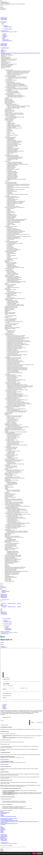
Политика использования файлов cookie (8, 816)
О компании (2, 824)
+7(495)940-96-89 (3, 19)
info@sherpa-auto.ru (5, 30)
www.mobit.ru (9, 845)
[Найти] (1, 6)
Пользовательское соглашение (6, 819)
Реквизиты (2, 828)
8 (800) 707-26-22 (4, 17)
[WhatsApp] (2, 636)
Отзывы (4, 705)
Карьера (2, 830)
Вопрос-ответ (3, 837)
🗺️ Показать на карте (4, 759)
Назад (7, 626)
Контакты (2, 815)
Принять (34, 853)
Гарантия (4, 708)
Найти (2, 849)
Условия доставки (3, 835)
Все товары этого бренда (6, 679)
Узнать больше (28, 853)
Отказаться (39, 853)
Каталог (2, 811)
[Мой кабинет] (0, 602)
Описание (5, 704)
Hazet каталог (5, 717)
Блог (1, 826)
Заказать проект (3, 813)
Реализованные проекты (5, 812)
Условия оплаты (3, 834)
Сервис (1, 814)
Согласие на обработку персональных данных (9, 820)
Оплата (4, 706)
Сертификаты (3, 829)
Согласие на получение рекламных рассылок (9, 823)
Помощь (2, 832)
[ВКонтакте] (1, 636)
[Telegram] (4, 636)
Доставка (4, 707)
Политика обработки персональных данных (8, 818)
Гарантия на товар (3, 836)
